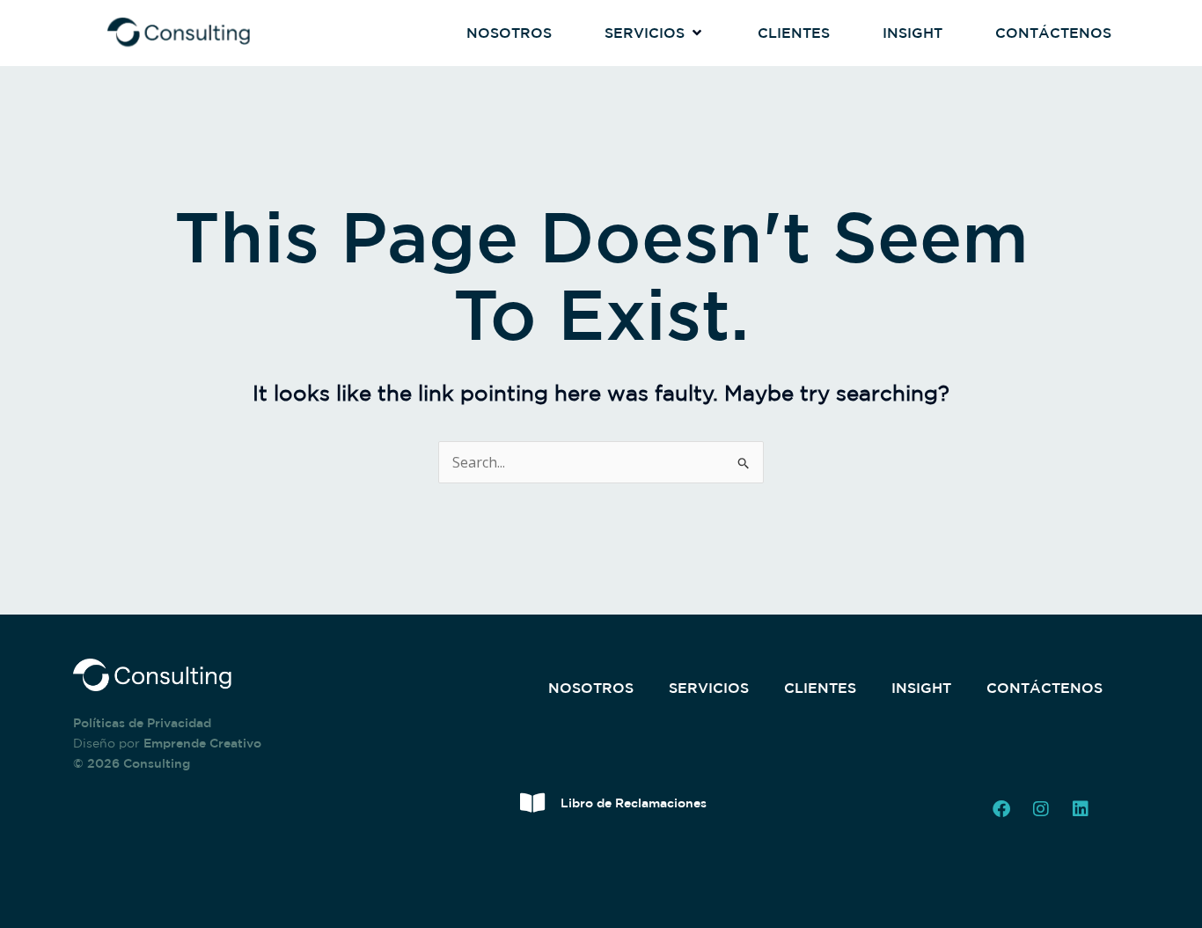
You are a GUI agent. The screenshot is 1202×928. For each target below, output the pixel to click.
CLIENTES (820, 688)
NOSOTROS (591, 688)
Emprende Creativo (202, 743)
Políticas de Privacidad (142, 723)
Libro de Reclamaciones (634, 803)
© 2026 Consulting (131, 763)
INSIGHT (921, 688)
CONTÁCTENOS (1044, 688)
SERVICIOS (709, 688)
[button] (655, 33)
